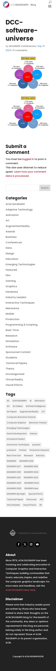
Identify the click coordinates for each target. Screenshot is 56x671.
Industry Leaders (16, 297)
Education (12, 259)
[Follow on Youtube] (37, 544)
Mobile (10, 314)
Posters (22, 450)
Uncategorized (15, 374)
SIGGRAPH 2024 (31, 483)
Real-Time (12, 330)
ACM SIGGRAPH (15, 204)
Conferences (14, 242)
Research (11, 336)
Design (10, 253)
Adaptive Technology (19, 209)
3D (8, 400)
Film (8, 275)
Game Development (17, 433)
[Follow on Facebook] (18, 544)
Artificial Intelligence (35, 406)
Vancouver (31, 499)
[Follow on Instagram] (31, 544)
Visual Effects (14, 385)
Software (11, 346)
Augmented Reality (18, 226)
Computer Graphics (16, 422)
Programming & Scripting (21, 324)
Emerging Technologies (20, 264)
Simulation (12, 341)
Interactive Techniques (20, 303)
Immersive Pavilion (16, 439)
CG (43, 411)
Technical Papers (16, 363)
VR (40, 505)
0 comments (20, 50)
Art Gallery (18, 406)
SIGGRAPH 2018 (31, 466)
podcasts (11, 450)
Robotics (40, 455)
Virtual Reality (14, 379)
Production (12, 319)
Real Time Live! (14, 455)
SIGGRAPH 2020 (31, 472)
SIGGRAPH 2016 (26, 461)
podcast (36, 444)
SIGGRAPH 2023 (14, 483)
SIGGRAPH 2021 (14, 477)
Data (9, 248)
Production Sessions (39, 450)
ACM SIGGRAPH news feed (20, 590)
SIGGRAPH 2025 (14, 488)
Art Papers (12, 411)
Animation (12, 215)
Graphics (11, 286)
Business (11, 237)
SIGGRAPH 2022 (31, 477)
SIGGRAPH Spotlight (16, 494)
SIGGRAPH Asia (31, 488)
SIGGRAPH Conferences (22, 46)
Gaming (11, 281)
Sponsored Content (18, 352)
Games (33, 433)
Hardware (12, 292)
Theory (10, 368)
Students (11, 357)
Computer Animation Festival (21, 417)
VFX (41, 499)
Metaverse (12, 308)
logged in (28, 159)
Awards (10, 231)
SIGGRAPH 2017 (14, 466)
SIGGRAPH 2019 (14, 472)
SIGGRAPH (11, 461)
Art (7, 220)
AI (30, 400)
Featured (11, 270)
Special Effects (36, 494)
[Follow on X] (24, 544)
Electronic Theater (38, 422)
